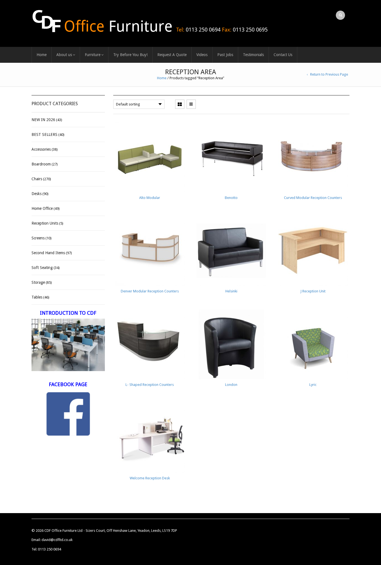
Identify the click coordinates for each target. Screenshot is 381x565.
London (231, 385)
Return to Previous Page (329, 74)
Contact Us (283, 54)
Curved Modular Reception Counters (313, 198)
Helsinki (231, 291)
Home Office (42, 208)
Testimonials (253, 54)
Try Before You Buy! (130, 54)
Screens (38, 238)
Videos (202, 54)
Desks (37, 193)
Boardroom (41, 164)
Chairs (37, 179)
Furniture (92, 54)
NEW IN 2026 (43, 119)
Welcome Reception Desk (150, 478)
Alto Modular (149, 198)
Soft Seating (42, 267)
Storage (38, 282)
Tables (37, 297)
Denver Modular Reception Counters (150, 291)
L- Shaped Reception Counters (150, 385)
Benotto (231, 198)
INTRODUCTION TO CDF (68, 313)
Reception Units (45, 223)
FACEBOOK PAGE (68, 384)
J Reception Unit (312, 291)
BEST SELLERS (44, 134)
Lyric (313, 385)
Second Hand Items (48, 253)
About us (64, 54)
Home (42, 54)
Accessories (41, 149)
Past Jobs (225, 54)
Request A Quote (172, 54)
